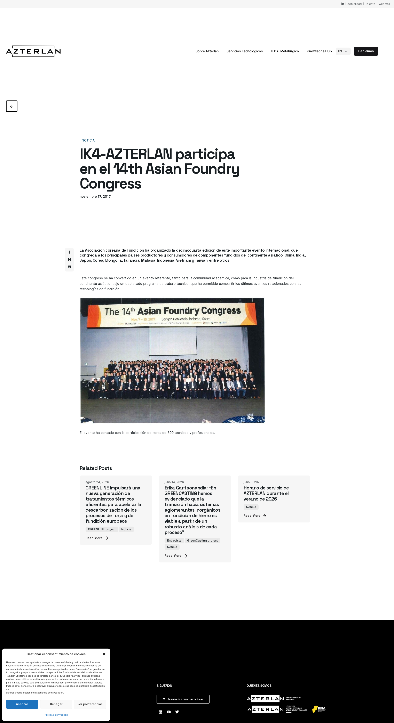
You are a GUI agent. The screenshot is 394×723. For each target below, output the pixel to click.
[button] (104, 654)
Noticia (88, 140)
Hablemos (366, 51)
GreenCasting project (202, 540)
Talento (370, 4)
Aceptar (22, 704)
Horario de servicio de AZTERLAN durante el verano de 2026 (266, 493)
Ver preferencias (90, 704)
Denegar (56, 704)
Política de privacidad (56, 714)
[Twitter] (177, 712)
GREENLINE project (102, 529)
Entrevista (174, 540)
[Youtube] (168, 712)
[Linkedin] (69, 267)
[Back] (11, 106)
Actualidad (354, 4)
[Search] (383, 51)
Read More (94, 538)
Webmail (384, 4)
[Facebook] (69, 252)
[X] (69, 259)
